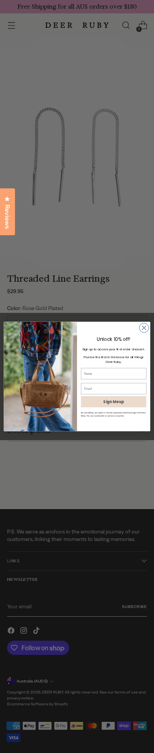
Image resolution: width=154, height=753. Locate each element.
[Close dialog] (144, 328)
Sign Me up (113, 401)
